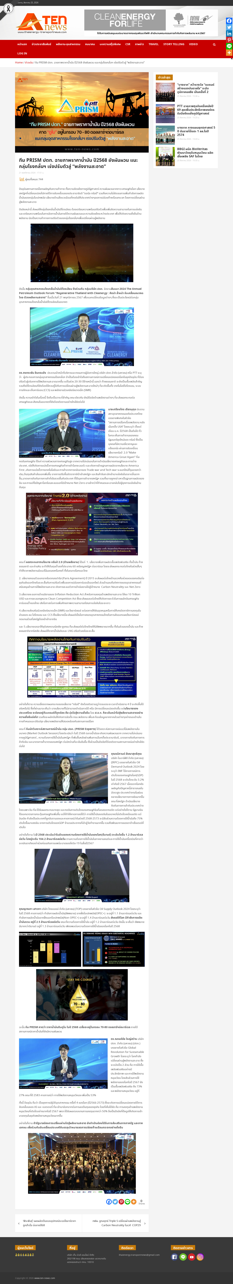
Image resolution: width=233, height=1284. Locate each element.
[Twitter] (115, 1202)
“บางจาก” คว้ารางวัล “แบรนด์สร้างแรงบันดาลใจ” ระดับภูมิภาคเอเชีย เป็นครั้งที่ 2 (195, 88)
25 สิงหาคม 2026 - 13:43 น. (188, 139)
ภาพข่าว (139, 44)
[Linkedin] (229, 33)
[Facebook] (109, 1202)
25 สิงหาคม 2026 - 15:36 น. (188, 96)
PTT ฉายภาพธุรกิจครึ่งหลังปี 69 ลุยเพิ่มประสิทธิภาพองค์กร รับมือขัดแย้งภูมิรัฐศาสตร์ (195, 110)
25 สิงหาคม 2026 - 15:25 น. (188, 117)
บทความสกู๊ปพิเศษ (110, 44)
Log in (22, 53)
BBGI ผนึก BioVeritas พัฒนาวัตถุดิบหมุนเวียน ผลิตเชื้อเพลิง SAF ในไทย (195, 153)
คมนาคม (90, 44)
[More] (133, 1202)
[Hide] (231, 59)
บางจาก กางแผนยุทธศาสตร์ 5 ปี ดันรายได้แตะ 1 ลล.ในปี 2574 (196, 131)
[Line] (127, 1202)
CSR (127, 44)
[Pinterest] (121, 1202)
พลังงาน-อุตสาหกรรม (68, 44)
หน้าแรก (22, 44)
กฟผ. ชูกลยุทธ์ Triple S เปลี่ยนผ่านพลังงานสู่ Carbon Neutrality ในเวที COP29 (117, 1223)
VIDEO (193, 44)
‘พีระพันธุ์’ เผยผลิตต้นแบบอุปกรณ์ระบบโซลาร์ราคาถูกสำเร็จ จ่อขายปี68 (49, 1223)
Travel (154, 44)
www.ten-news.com (44, 1278)
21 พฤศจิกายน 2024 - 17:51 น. (31, 173)
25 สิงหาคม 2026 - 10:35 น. (188, 160)
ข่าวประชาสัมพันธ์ (41, 44)
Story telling (173, 44)
